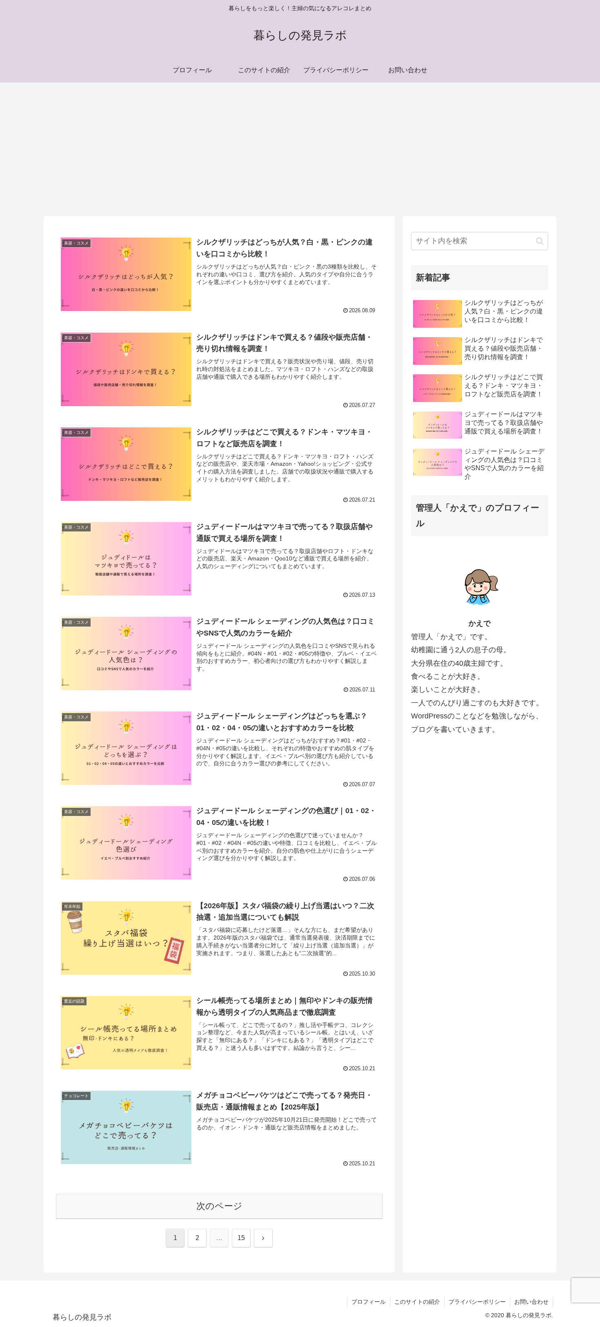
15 (241, 1237)
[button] (540, 241)
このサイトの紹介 (417, 1301)
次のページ (219, 1206)
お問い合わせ (531, 1301)
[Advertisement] (300, 149)
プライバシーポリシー (477, 1301)
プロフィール (368, 1301)
